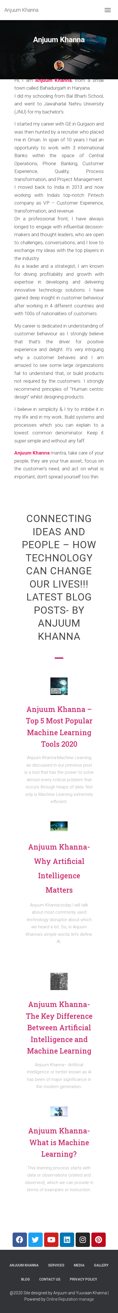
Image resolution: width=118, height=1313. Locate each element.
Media (79, 1265)
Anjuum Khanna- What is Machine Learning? (59, 1142)
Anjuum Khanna (53, 80)
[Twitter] (35, 1240)
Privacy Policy (83, 1279)
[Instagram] (83, 1240)
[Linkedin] (67, 1240)
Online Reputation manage (70, 1299)
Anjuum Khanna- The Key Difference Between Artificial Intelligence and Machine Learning (59, 1028)
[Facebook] (20, 1240)
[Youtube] (51, 1240)
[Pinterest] (98, 1240)
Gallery (101, 1265)
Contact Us (49, 1279)
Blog (25, 1279)
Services (56, 1265)
